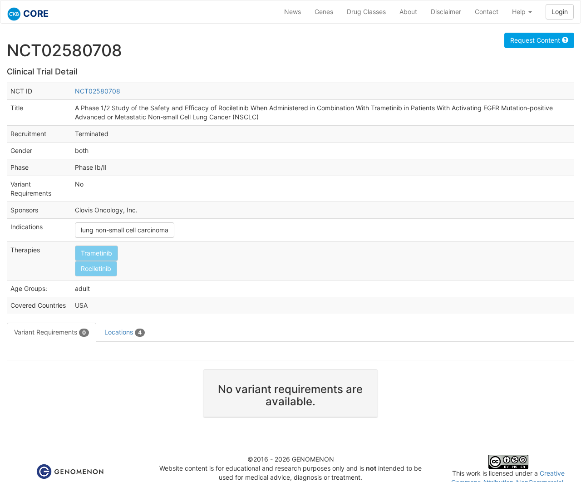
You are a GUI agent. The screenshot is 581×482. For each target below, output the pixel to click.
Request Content (536, 40)
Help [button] (519, 11)
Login (559, 11)
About (408, 11)
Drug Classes (366, 11)
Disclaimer (446, 11)
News (292, 11)
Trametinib (96, 253)
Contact (486, 11)
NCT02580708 (97, 91)
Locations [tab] (123, 332)
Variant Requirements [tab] (50, 332)
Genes (324, 11)
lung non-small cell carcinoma (124, 230)
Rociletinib (96, 268)
